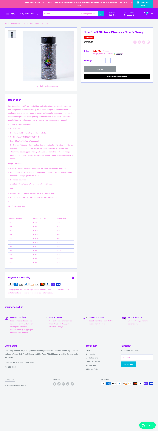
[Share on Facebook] (135, 42)
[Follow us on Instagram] (63, 383)
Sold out (100, 69)
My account (129, 15)
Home (7, 23)
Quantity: (88, 61)
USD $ (8, 380)
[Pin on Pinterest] (139, 42)
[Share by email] (148, 42)
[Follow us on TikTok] (72, 383)
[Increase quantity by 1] (108, 60)
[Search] (101, 13)
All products (15, 23)
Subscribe (128, 364)
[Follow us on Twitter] (59, 383)
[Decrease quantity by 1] (95, 60)
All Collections (92, 358)
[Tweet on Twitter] (143, 42)
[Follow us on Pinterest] (67, 383)
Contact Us (90, 354)
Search (89, 350)
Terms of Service (93, 361)
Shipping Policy (92, 369)
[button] (121, 54)
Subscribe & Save (145, 4)
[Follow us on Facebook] (54, 383)
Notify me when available (117, 76)
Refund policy (92, 365)
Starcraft (88, 42)
